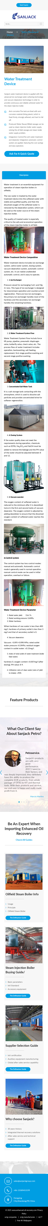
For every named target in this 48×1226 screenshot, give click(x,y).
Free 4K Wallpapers (24, 1221)
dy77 (40, 1217)
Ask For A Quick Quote (21, 154)
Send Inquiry (24, 5)
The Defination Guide (18, 918)
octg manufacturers (27, 1217)
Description (23, 175)
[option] (24, 59)
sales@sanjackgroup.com (24, 1181)
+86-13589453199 (22, 1190)
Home (10, 32)
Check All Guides (24, 840)
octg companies (11, 1217)
